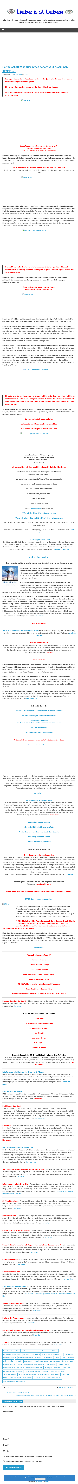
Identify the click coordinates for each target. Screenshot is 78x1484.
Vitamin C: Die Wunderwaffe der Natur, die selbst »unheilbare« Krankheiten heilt (31, 1245)
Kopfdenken (28, 1361)
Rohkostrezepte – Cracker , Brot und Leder (39, 974)
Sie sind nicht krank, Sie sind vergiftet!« (39, 827)
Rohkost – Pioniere (39, 960)
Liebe (71, 1361)
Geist (63, 1357)
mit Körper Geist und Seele (34, 1368)
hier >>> (66, 549)
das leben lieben (35, 1351)
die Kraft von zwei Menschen (12, 1354)
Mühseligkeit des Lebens (52, 1368)
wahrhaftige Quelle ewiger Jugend (14, 1381)
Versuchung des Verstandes (27, 1374)
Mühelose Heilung (9, 1216)
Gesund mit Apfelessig (10, 1260)
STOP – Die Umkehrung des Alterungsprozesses (20, 631)
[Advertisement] (39, 47)
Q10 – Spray (38, 1043)
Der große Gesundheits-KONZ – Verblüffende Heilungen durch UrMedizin (39, 1055)
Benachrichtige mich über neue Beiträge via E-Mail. (23, 1461)
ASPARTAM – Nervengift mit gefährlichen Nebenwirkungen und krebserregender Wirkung (39, 891)
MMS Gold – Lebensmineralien (39, 899)
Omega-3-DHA (39, 1019)
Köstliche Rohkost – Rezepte (39, 965)
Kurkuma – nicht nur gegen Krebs (39, 842)
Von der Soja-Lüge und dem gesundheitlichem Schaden (39, 832)
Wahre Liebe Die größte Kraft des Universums (17, 1378)
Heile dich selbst (39, 557)
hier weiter (49, 652)
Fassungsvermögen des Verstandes (29, 1357)
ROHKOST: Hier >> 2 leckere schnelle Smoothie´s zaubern (39, 984)
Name (6, 1439)
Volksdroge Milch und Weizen (39, 837)
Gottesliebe (70, 1357)
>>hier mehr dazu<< (68, 1279)
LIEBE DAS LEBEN (9, 1364)
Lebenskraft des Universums (59, 1361)
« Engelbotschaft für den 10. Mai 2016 (16, 1393)
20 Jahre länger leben (10, 1201)
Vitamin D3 (6, 1342)
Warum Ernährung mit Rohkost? (39, 955)
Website (6, 1451)
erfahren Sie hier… (44, 884)
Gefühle (57, 1357)
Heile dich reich (39, 660)
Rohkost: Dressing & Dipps (39, 979)
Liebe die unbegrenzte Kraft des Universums (30, 1364)
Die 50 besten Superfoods (11, 1106)
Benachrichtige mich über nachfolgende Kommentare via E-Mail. (28, 1456)
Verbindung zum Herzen (32, 1371)
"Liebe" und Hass (8, 1351)
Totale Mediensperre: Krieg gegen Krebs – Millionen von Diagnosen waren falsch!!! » (46, 1395)
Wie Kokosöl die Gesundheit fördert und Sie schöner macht (24, 1169)
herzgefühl (19, 1361)
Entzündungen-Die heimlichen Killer (15, 1184)
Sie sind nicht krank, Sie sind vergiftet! (16, 1230)
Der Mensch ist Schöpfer (50, 1351)
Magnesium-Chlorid (39, 1038)
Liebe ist (60, 1364)
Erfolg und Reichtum (9, 1357)
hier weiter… (6, 1140)
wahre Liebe (65, 1374)
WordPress (38, 1481)
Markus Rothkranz (9, 1368)
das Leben (25, 1351)
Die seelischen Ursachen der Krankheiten (39, 855)
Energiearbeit (69, 1354)
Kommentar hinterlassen (66, 1387)
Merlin (47, 1481)
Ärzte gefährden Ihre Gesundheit (14, 1286)
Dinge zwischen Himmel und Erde (52, 1354)
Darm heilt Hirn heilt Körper (12, 1091)
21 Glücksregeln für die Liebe (39, 540)
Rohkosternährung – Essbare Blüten (39, 989)
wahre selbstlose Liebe (54, 1378)
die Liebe (26, 1354)
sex (69, 1368)
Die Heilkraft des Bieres (11, 1272)
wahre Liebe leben (39, 1378)
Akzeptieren (40, 1479)
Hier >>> (70, 874)
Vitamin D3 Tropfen (39, 1048)
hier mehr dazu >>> (32, 1162)
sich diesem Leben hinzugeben (12, 1371)
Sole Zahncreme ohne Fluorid (13, 1303)
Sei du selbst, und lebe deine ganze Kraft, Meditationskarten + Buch (39, 740)
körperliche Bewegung (41, 1361)
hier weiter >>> (40, 616)
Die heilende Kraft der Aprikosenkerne (39, 1023)
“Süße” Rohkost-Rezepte (39, 970)
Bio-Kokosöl (6, 1126)
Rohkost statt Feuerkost (39, 643)
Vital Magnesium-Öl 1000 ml (39, 1028)
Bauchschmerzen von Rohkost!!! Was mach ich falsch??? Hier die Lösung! (39, 994)
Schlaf (64, 1368)
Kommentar (8, 1412)
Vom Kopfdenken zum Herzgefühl (48, 1374)
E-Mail (6, 1445)
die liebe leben (35, 1354)
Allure (26, 74)
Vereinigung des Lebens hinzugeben (53, 1371)
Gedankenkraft (47, 1357)
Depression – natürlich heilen (39, 822)
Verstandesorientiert (9, 1374)
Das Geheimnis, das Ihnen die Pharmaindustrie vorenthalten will (25, 1330)
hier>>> (57, 549)
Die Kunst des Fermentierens (13, 1318)
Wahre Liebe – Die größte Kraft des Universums (39, 518)
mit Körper (20, 1368)
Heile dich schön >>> (39, 623)
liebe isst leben (51, 1364)
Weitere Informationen (61, 1477)
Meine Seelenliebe (36, 508)
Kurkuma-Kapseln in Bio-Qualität (14, 1001)
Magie (67, 1364)
